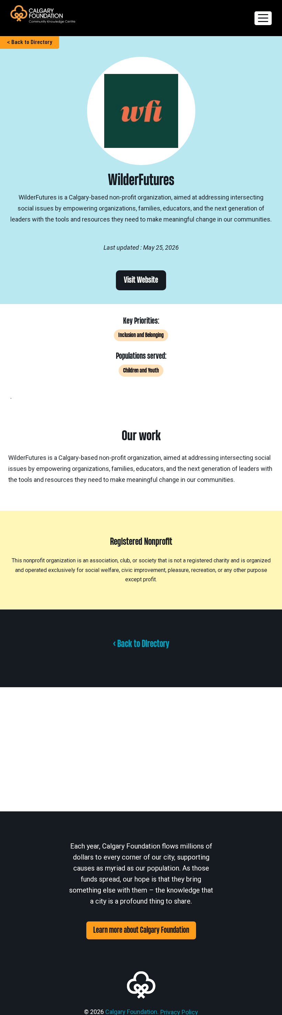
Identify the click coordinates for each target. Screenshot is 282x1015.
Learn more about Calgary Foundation (141, 930)
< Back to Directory (29, 41)
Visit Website (141, 280)
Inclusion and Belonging (141, 335)
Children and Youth (141, 370)
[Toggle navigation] (263, 18)
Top (266, 999)
